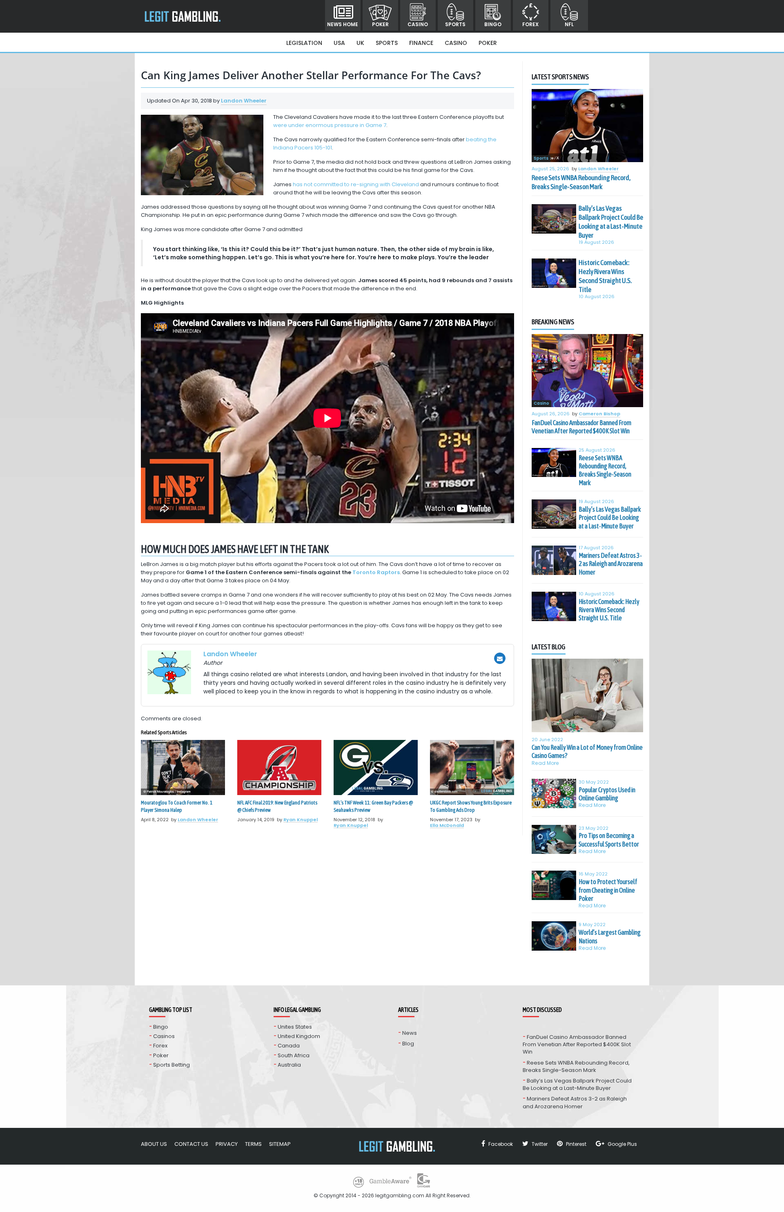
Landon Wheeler (244, 101)
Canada (289, 1045)
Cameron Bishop (599, 414)
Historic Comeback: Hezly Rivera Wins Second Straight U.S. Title (605, 276)
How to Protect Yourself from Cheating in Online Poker (608, 890)
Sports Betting (171, 1065)
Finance (421, 43)
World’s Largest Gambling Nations (610, 936)
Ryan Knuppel (300, 819)
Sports (455, 24)
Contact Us (191, 1144)
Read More (545, 763)
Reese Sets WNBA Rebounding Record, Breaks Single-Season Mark (581, 182)
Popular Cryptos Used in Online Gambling (607, 794)
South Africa (294, 1055)
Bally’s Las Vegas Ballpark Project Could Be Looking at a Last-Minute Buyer (611, 221)
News (409, 1033)
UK (360, 43)
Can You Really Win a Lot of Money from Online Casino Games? (587, 751)
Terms (253, 1144)
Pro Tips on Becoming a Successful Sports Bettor (609, 839)
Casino (418, 24)
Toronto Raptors (376, 572)
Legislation (304, 43)
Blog (408, 1043)
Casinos (164, 1036)
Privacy (227, 1144)
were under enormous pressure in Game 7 (329, 125)
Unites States (295, 1027)
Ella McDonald (447, 825)
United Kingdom (299, 1036)
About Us (154, 1144)
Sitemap (280, 1144)
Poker (380, 24)
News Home (342, 24)
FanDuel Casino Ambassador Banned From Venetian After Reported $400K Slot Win (581, 426)
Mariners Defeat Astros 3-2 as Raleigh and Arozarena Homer (611, 564)
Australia (289, 1065)
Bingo (492, 24)
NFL (569, 24)
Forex (530, 24)
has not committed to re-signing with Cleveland (356, 184)
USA (339, 43)
